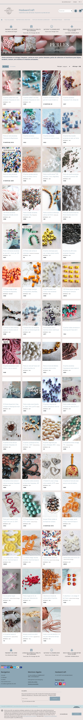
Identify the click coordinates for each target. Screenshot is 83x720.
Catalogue (4, 677)
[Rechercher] (72, 10)
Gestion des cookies (32, 682)
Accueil (3, 675)
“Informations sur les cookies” (29, 716)
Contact (75, 2)
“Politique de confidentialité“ (50, 716)
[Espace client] (75, 11)
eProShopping (34, 706)
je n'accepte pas (63, 714)
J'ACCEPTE (76, 714)
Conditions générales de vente (9, 683)
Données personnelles (33, 684)
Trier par (59, 66)
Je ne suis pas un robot (29, 701)
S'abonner (55, 698)
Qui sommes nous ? (6, 681)
